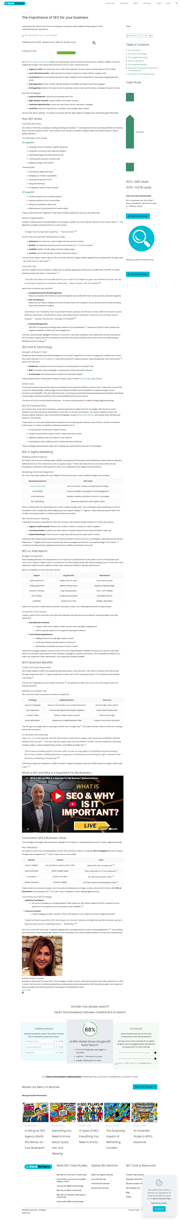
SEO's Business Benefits (137, 64)
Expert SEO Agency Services (102, 1175)
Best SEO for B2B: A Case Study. (69, 1190)
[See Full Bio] (32, 990)
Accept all (159, 1209)
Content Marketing (37, 486)
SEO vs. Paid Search (136, 61)
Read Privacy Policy (159, 1203)
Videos (128, 1197)
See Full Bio (26, 990)
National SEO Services (100, 1188)
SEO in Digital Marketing (137, 57)
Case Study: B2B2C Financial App (70, 1186)
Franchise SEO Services (100, 1183)
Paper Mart (31, 738)
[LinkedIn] (23, 993)
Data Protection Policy (161, 1198)
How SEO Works (134, 50)
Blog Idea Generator (134, 1179)
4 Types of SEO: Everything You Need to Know (89, 1136)
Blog (127, 1192)
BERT (53, 359)
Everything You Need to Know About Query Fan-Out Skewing (61, 1142)
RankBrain (43, 359)
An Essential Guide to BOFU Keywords (143, 1136)
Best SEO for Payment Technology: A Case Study (71, 1196)
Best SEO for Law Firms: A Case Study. (72, 1175)
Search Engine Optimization (37, 62)
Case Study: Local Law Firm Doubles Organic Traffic (71, 1180)
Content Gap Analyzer (135, 1175)
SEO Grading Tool (133, 1188)
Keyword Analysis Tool (135, 1183)
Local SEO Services (98, 1179)
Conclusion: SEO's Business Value (141, 74)
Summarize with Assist (66, 53)
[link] (93, 43)
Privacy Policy (134, 1210)
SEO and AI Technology (137, 54)
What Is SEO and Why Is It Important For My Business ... (143, 69)
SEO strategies (85, 378)
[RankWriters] (14, 3)
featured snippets (86, 415)
